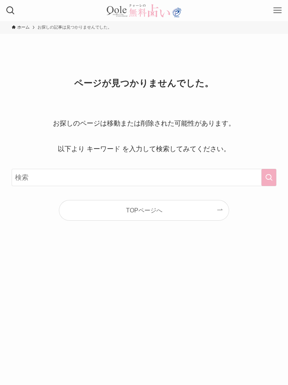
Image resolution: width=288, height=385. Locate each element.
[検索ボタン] (10, 10)
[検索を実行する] (268, 177)
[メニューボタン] (277, 10)
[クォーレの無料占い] (144, 10)
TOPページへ (144, 210)
